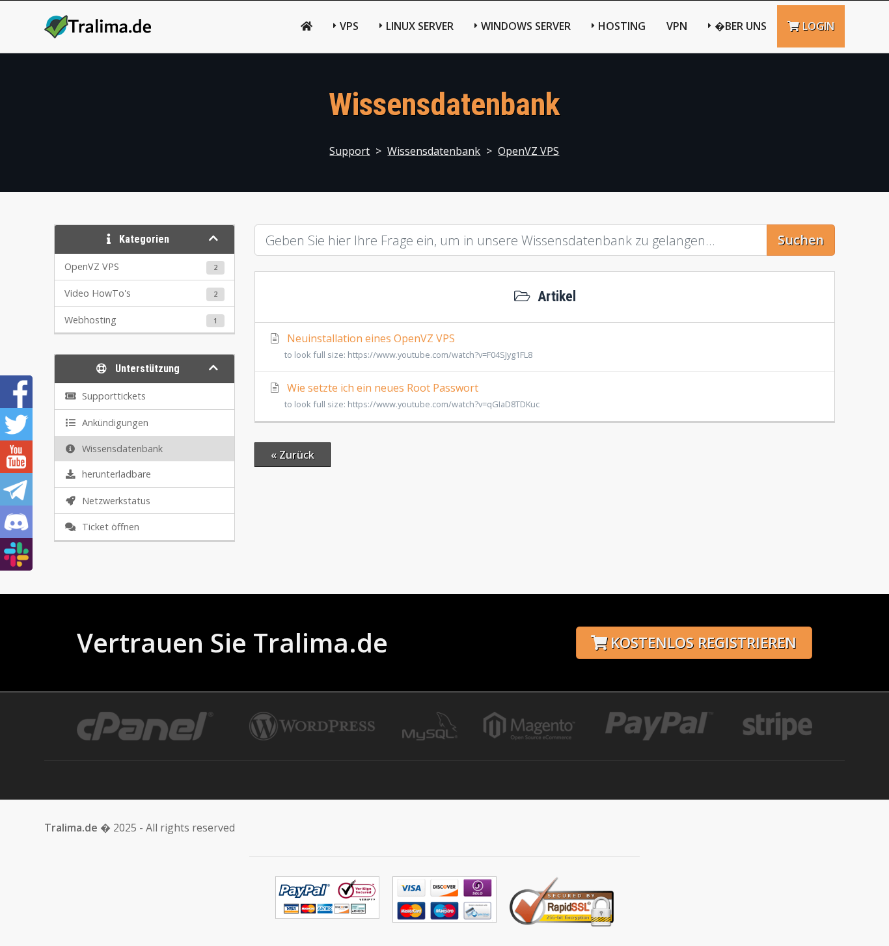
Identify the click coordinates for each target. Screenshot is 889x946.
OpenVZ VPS (528, 151)
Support (349, 151)
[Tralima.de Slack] (16, 554)
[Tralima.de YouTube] (16, 456)
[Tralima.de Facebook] (16, 391)
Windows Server (526, 26)
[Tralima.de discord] (16, 522)
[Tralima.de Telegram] (16, 489)
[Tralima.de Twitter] (16, 424)
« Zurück (292, 455)
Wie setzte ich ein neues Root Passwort (412, 396)
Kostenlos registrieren (703, 642)
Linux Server (420, 26)
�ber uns (741, 26)
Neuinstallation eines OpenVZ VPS (408, 346)
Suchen (801, 240)
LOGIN (818, 26)
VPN (676, 26)
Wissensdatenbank (433, 151)
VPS (349, 26)
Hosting (622, 26)
